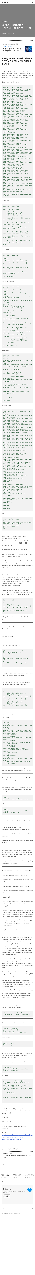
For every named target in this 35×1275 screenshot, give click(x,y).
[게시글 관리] (9, 1148)
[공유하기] (7, 1148)
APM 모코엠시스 (8, 47)
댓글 (3, 1181)
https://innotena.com (9, 44)
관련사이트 (4, 1208)
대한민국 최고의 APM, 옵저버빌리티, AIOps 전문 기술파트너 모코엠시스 (12, 49)
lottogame (5, 2)
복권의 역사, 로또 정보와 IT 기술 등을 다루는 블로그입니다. (14, 1191)
